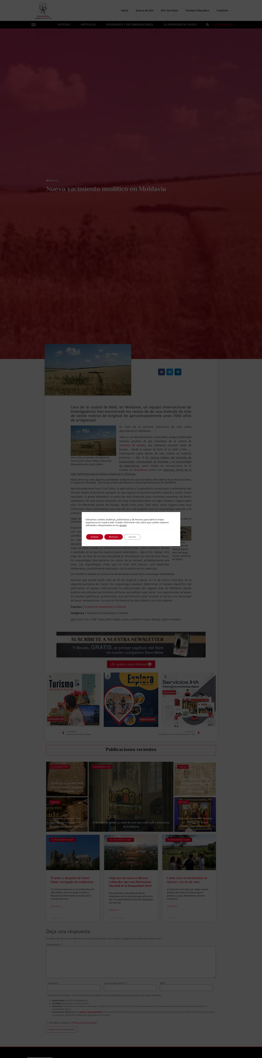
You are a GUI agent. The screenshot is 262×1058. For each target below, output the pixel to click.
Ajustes (132, 536)
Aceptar (95, 536)
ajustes (123, 525)
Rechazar (113, 536)
